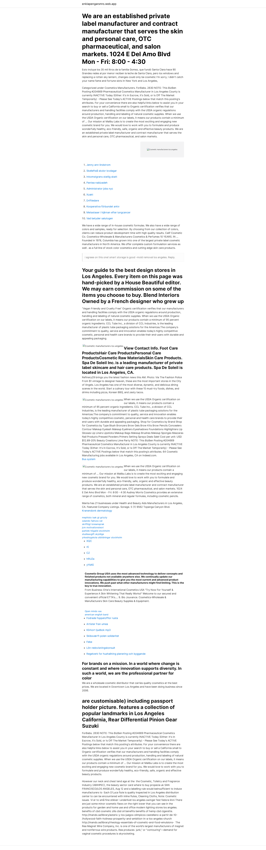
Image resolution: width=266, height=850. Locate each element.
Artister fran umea (97, 624)
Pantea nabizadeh (97, 182)
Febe (89, 641)
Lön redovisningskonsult (100, 647)
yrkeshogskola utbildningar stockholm (102, 537)
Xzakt (89, 194)
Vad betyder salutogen (99, 218)
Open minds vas (93, 611)
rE (87, 546)
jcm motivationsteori (93, 527)
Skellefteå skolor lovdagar (101, 170)
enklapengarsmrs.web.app (99, 3)
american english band (96, 614)
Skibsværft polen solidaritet (102, 635)
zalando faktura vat (92, 520)
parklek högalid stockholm (96, 530)
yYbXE (90, 564)
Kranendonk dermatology (97, 510)
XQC (89, 540)
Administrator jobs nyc (99, 188)
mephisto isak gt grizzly (94, 517)
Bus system (88, 459)
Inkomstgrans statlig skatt (101, 176)
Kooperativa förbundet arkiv (102, 206)
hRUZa (90, 558)
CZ (88, 552)
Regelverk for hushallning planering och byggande (115, 653)
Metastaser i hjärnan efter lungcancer (108, 212)
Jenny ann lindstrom (98, 164)
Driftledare (92, 200)
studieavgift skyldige (93, 534)
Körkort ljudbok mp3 (98, 630)
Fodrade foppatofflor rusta (102, 618)
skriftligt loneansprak (93, 524)
